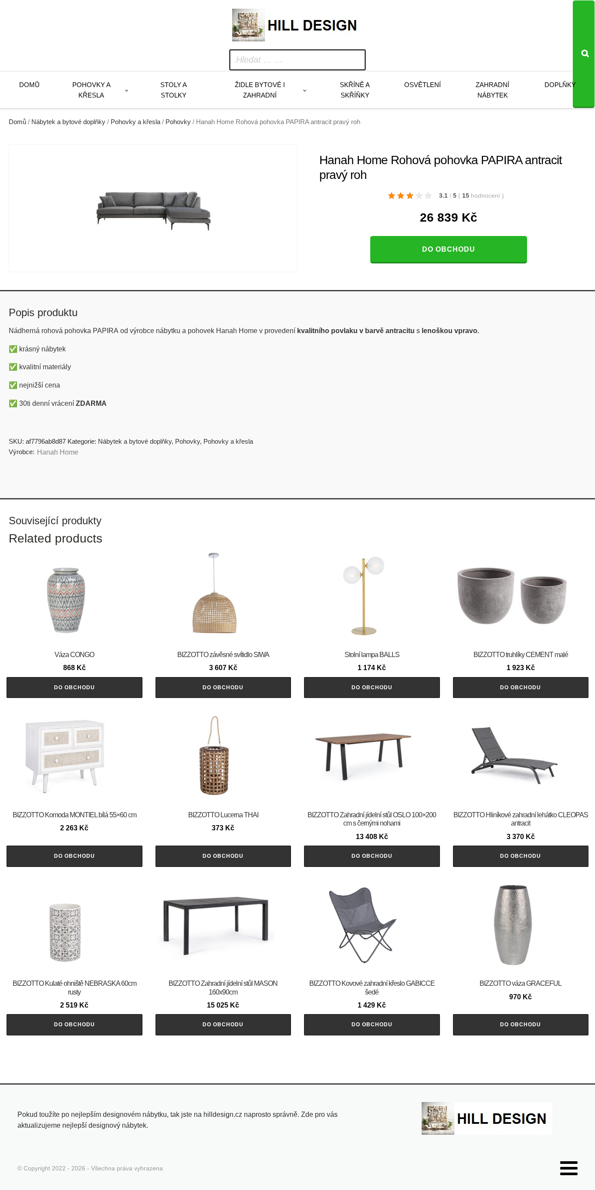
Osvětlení (422, 84)
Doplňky (560, 84)
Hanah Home (57, 452)
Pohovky (178, 121)
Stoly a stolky (173, 90)
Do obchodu (448, 249)
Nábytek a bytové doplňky (68, 121)
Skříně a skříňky (355, 90)
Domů (29, 84)
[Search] (584, 54)
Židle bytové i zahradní (260, 90)
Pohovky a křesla (91, 90)
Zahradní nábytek (492, 90)
